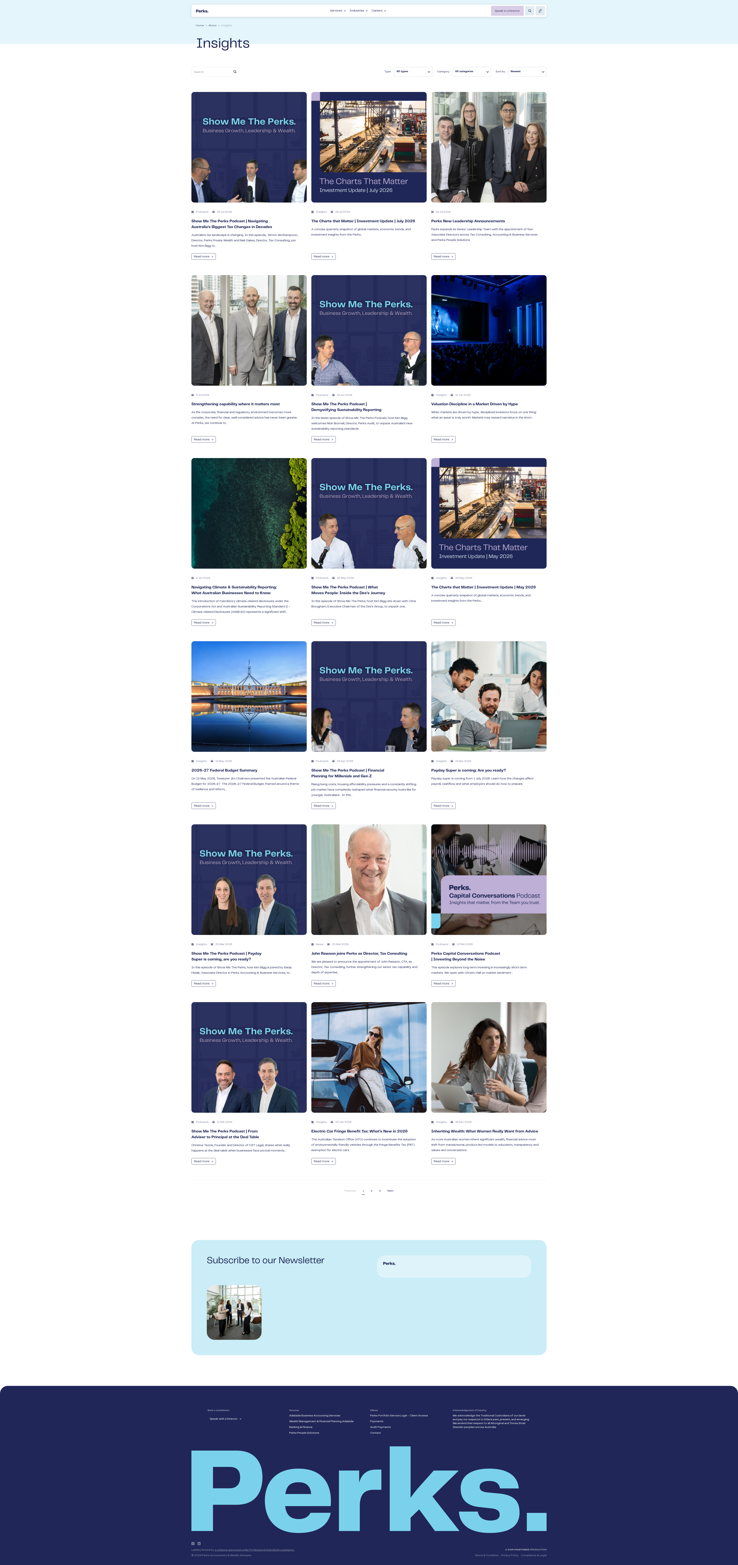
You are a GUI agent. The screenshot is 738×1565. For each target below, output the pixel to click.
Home (200, 25)
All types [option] (402, 71)
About (213, 25)
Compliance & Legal (534, 1555)
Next (390, 1190)
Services (336, 10)
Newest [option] (516, 71)
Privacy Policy (510, 1555)
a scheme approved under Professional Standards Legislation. (255, 1550)
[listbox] (413, 72)
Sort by (500, 71)
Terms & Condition (487, 1555)
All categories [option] (464, 71)
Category (443, 71)
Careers (377, 10)
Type (387, 71)
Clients (374, 1410)
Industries (357, 10)
